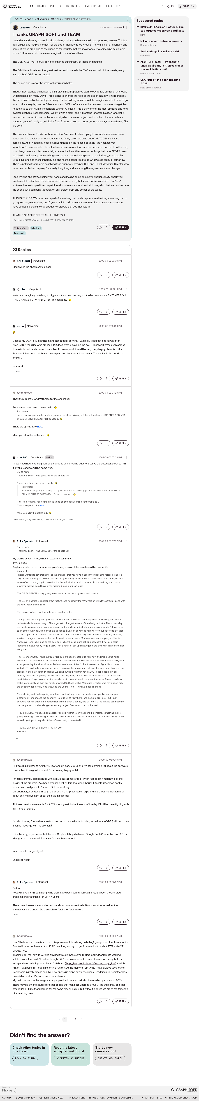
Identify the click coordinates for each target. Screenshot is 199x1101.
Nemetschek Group (185, 1097)
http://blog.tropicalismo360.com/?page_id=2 (91, 963)
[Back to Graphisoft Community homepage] (12, 6)
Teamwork (19, 233)
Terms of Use (97, 1097)
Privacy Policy (78, 1097)
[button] (100, 227)
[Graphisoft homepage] (184, 1090)
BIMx (142, 34)
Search (162, 6)
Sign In (188, 6)
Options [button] (127, 19)
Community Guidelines (120, 1097)
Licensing (145, 55)
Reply (122, 227)
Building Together (69, 6)
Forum (30, 6)
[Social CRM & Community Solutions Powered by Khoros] (9, 1089)
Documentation (148, 45)
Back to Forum (25, 1058)
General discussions (150, 73)
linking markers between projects (161, 41)
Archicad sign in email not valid (159, 51)
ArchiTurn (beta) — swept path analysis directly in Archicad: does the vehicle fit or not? (161, 65)
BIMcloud (36, 228)
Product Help (112, 6)
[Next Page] (82, 1019)
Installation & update (150, 87)
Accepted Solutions (70, 1058)
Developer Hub (92, 6)
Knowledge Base (46, 6)
